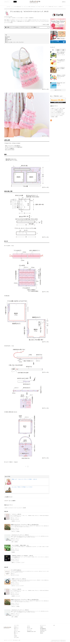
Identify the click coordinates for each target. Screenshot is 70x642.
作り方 (7, 40)
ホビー (15, 634)
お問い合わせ (42, 631)
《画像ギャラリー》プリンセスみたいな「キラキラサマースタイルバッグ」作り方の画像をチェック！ (26, 27)
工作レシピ (16, 582)
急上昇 (58, 49)
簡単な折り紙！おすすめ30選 (61, 83)
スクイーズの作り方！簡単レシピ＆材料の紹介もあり (61, 68)
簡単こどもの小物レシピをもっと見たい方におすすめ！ (15, 42)
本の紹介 (15, 635)
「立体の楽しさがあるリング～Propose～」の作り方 (22, 555)
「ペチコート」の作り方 (16, 514)
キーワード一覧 (29, 628)
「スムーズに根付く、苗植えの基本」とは (19, 545)
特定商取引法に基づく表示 (31, 631)
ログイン (63, 1)
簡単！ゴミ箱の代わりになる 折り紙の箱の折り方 (61, 53)
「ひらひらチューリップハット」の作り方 (19, 534)
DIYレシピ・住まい (17, 631)
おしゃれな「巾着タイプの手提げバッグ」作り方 (22, 486)
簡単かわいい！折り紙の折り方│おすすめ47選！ (61, 76)
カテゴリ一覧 (16, 637)
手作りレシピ (17, 528)
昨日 (53, 49)
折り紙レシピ (59, 54)
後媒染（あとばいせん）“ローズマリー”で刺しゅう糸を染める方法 (24, 524)
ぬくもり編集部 (12, 500)
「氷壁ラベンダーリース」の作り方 (18, 578)
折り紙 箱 (63, 54)
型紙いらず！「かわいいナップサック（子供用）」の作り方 (24, 479)
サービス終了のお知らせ (16, 570)
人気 (63, 49)
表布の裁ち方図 (8, 39)
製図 (7, 38)
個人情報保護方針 (43, 628)
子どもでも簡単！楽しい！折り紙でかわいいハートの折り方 (61, 60)
